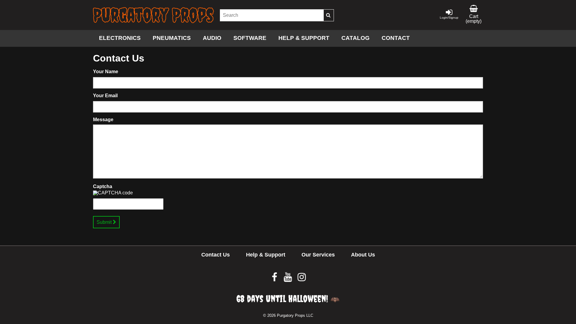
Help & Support (303, 38)
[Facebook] (275, 278)
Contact (396, 38)
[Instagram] (302, 278)
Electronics (120, 38)
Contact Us (215, 255)
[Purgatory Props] (153, 15)
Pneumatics (172, 38)
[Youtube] (288, 278)
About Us (363, 255)
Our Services (318, 255)
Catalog (355, 38)
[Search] (328, 15)
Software (249, 38)
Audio (212, 38)
